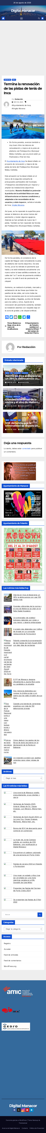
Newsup (35, 1120)
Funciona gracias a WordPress (16, 1120)
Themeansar (23, 1123)
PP (11, 373)
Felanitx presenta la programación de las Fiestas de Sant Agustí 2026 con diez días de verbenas (27, 642)
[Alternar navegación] (21, 18)
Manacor (17, 396)
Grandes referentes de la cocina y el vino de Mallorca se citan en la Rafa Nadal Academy (27, 608)
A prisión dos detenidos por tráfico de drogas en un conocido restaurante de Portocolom (27, 631)
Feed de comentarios (12, 960)
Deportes (7, 79)
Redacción (19, 99)
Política (13, 420)
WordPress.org (10, 966)
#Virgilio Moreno (18, 108)
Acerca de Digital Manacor (11, 1128)
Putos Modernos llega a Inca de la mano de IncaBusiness (14, 326)
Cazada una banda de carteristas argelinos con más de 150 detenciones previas (27, 706)
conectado (26, 448)
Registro (7, 943)
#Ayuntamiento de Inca (21, 105)
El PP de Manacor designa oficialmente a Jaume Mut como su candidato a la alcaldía (26, 681)
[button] (39, 18)
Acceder (7, 949)
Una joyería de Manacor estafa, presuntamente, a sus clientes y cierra (26, 795)
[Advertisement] (23, 45)
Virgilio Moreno (18, 205)
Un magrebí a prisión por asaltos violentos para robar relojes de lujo (27, 760)
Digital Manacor (23, 11)
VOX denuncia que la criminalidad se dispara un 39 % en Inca (21, 425)
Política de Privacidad (37, 1128)
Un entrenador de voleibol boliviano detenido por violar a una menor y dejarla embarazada (27, 620)
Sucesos (25, 373)
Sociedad (17, 373)
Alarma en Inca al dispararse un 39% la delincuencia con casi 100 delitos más (22, 378)
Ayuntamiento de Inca (16, 161)
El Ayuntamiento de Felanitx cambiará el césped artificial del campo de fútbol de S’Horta (32, 328)
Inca (14, 79)
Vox (19, 420)
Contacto (25, 1128)
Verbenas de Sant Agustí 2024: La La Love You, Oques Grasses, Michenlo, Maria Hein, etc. (27, 819)
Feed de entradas (11, 955)
